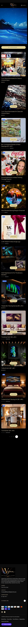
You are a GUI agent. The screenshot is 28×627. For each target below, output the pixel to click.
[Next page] (16, 436)
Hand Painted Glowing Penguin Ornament (13, 210)
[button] (2, 5)
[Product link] (13, 64)
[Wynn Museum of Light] (13, 5)
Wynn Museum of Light (8, 616)
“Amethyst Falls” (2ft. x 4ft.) (8, 337)
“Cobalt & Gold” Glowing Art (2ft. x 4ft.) (12, 399)
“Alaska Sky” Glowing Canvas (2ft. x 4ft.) (12, 306)
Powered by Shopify (15, 616)
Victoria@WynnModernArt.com (8, 592)
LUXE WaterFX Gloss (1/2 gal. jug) (10, 241)
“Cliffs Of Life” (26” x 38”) (8, 368)
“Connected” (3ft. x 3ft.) (8, 430)
